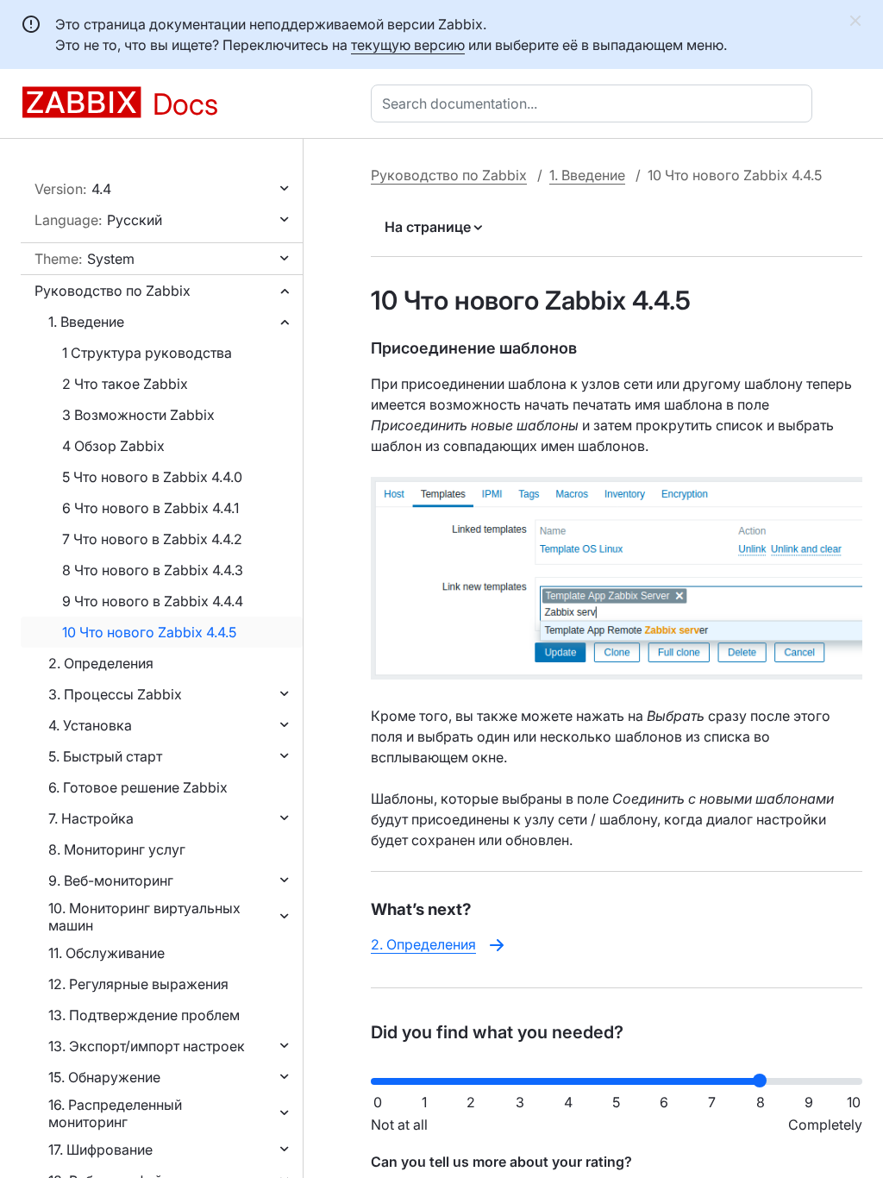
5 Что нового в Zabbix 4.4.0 (152, 477)
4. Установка (90, 725)
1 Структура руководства (147, 352)
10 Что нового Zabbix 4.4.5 (149, 632)
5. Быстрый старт (105, 756)
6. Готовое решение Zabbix (138, 787)
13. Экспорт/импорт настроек (146, 1046)
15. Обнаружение (104, 1077)
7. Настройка (91, 818)
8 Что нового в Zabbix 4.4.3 (152, 570)
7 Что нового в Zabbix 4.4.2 (152, 539)
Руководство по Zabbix (112, 290)
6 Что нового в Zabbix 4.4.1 (150, 508)
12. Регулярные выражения (138, 984)
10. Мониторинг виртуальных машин (144, 916)
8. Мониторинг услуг (116, 849)
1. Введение (86, 321)
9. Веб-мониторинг (110, 880)
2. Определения (100, 663)
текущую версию (408, 44)
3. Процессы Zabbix (115, 694)
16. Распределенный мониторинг (115, 1113)
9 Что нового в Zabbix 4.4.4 (152, 601)
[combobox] (595, 103)
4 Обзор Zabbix (113, 445)
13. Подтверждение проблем (144, 1015)
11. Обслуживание (106, 953)
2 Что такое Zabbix (125, 383)
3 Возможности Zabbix (138, 414)
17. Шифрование (100, 1149)
